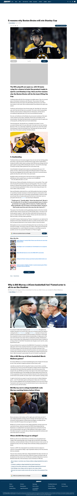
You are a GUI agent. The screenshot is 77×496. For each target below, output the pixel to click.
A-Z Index (63, 484)
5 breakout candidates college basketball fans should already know (25, 464)
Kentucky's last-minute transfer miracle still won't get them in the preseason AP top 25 (29, 471)
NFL (12, 1)
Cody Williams (12, 292)
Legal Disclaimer (24, 488)
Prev (14, 61)
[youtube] (74, 1)
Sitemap (11, 486)
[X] (70, 1)
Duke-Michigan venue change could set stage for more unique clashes (26, 468)
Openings (35, 484)
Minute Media (7, 492)
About (10, 484)
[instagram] (72, 1)
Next (44, 61)
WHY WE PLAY (25, 1)
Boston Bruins (16, 275)
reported (24, 197)
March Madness (21, 333)
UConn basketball (34, 329)
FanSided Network (52, 484)
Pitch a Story (36, 486)
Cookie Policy (12, 488)
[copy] (17, 25)
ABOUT (49, 1)
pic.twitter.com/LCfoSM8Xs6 (33, 178)
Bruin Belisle (12, 23)
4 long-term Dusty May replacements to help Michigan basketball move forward (28, 466)
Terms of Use (64, 486)
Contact (22, 484)
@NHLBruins (13, 178)
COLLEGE (35, 1)
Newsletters (23, 486)
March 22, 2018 (24, 179)
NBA (20, 1)
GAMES (45, 1)
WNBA (30, 1)
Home (11, 275)
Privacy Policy (51, 486)
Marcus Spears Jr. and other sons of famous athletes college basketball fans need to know (29, 462)
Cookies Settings (52, 488)
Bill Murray (32, 333)
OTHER (40, 1)
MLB (16, 1)
